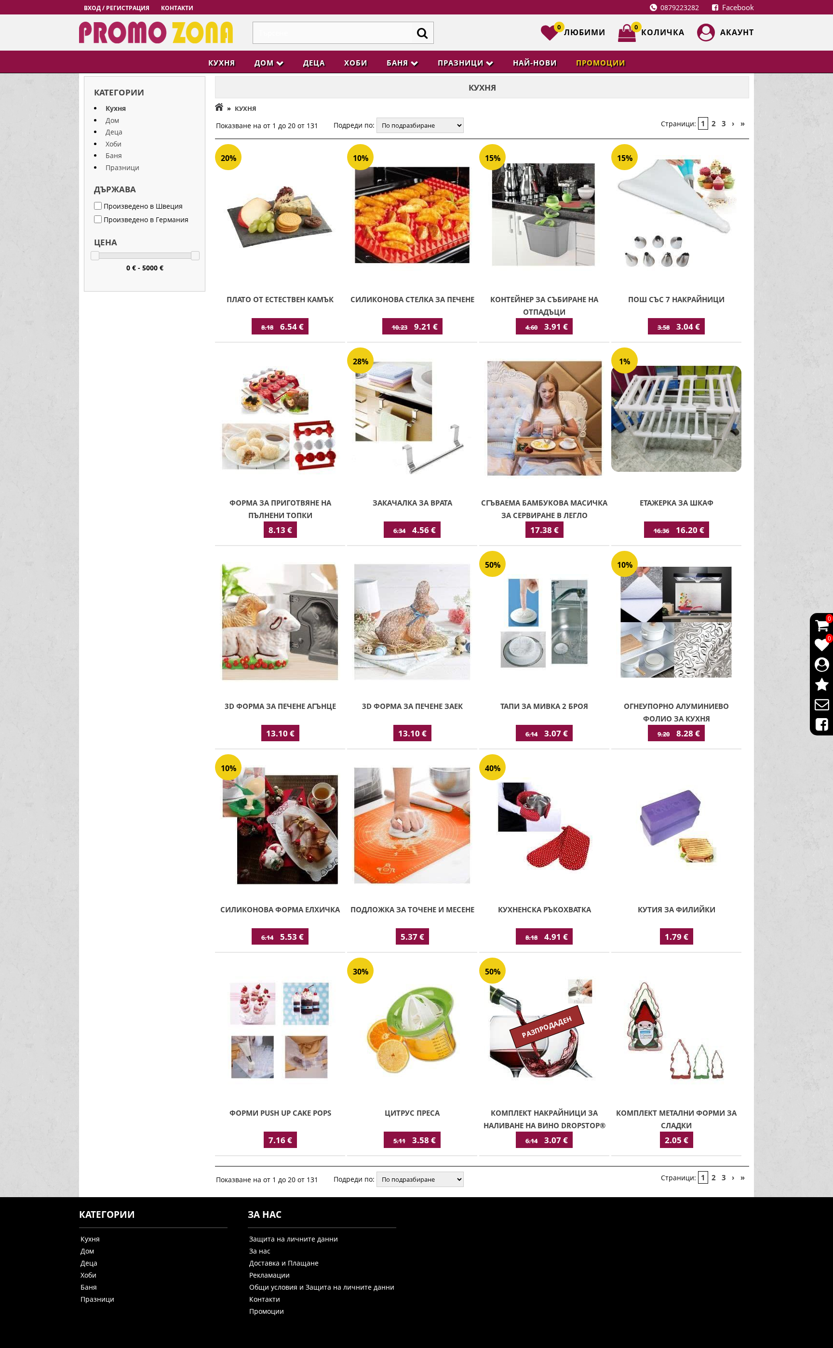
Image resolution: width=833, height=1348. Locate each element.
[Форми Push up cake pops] (280, 1030)
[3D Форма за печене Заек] (412, 623)
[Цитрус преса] (412, 1030)
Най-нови (535, 62)
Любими (581, 31)
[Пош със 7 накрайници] (676, 216)
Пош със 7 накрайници (676, 299)
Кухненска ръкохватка (544, 909)
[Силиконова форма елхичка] (280, 826)
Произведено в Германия (145, 219)
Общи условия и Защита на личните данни (321, 1287)
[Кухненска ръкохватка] (544, 826)
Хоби (355, 62)
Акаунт (737, 32)
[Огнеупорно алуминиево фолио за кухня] (676, 623)
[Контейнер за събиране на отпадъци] (544, 216)
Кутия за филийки (676, 909)
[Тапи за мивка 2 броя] (544, 623)
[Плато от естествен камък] (280, 216)
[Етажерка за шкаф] (676, 419)
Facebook (737, 7)
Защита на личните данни (293, 1238)
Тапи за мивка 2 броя (544, 706)
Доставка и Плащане (284, 1263)
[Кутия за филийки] (676, 826)
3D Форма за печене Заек (412, 706)
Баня (397, 62)
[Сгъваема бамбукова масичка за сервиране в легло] (544, 419)
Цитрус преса (412, 1113)
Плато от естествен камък (280, 299)
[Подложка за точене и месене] (412, 826)
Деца (314, 62)
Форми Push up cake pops (280, 1113)
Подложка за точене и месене (412, 909)
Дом (264, 62)
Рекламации (269, 1275)
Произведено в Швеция (142, 206)
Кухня (221, 62)
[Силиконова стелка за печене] (412, 216)
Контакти (177, 8)
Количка (659, 31)
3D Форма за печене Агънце (280, 706)
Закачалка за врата (412, 502)
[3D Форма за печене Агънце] (280, 623)
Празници (461, 62)
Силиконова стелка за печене (412, 299)
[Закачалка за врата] (412, 419)
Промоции (600, 62)
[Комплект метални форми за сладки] (676, 1030)
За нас (259, 1250)
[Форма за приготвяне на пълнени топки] (280, 419)
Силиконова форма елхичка (280, 909)
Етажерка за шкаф (676, 502)
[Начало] (219, 108)
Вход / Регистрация (116, 8)
